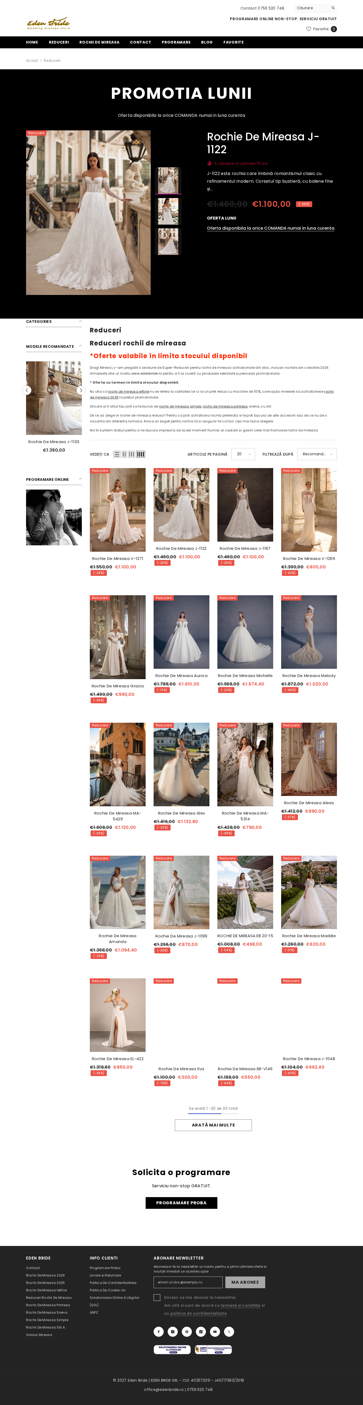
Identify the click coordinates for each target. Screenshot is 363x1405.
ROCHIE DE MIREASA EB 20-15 (245, 936)
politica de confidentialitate (198, 1313)
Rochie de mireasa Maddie (309, 936)
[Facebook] (159, 1332)
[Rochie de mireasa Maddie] (309, 892)
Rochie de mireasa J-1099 (181, 936)
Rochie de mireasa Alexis (309, 803)
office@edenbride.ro (164, 1389)
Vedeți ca (99, 454)
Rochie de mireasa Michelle (245, 675)
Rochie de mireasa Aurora (181, 675)
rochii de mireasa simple (180, 406)
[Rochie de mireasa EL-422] (118, 1015)
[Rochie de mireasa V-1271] (118, 510)
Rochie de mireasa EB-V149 (245, 1069)
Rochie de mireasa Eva (181, 1069)
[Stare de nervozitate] (229, 1332)
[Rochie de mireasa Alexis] (309, 759)
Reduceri (52, 60)
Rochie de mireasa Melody (309, 675)
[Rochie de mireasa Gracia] (118, 637)
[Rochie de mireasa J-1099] (181, 892)
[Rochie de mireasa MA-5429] (118, 764)
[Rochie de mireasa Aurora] (181, 632)
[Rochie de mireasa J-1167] (245, 505)
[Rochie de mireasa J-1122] (181, 505)
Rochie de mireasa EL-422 (117, 1058)
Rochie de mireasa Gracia (118, 686)
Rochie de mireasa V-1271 (117, 558)
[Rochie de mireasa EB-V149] (245, 1020)
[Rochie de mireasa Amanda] (118, 892)
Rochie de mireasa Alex (181, 813)
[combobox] (311, 8)
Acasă (32, 60)
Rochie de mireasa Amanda (117, 938)
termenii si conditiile (240, 1305)
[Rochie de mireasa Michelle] (245, 632)
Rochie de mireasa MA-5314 (245, 816)
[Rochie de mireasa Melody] (309, 632)
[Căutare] (315, 8)
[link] (54, 517)
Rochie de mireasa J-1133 (53, 441)
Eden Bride (137, 1380)
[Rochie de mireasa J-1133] (54, 398)
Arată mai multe (213, 1125)
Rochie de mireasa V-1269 (309, 558)
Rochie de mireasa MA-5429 (117, 816)
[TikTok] (201, 1332)
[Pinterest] (187, 1332)
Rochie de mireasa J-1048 (309, 1058)
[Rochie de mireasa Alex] (181, 764)
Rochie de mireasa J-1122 (181, 548)
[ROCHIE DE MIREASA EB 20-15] (245, 892)
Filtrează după (278, 454)
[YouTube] (215, 1332)
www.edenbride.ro (147, 373)
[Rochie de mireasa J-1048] (309, 1015)
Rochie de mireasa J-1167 (245, 548)
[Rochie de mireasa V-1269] (309, 510)
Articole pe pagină (207, 454)
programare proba (181, 1203)
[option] (88, 212)
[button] (26, 390)
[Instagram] (173, 1332)
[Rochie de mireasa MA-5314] (245, 764)
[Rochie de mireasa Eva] (181, 1020)
